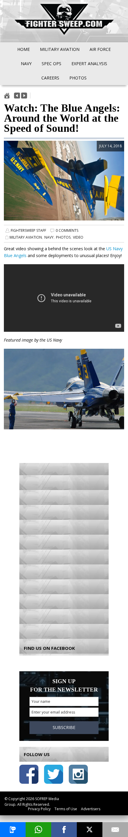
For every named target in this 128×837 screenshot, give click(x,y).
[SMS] (13, 829)
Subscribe (64, 727)
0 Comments (67, 230)
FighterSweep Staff (28, 230)
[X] (89, 829)
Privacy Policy (39, 808)
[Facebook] (64, 829)
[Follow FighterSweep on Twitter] (53, 775)
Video (78, 237)
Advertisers (90, 808)
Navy (49, 237)
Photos (63, 237)
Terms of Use (65, 808)
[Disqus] (64, 549)
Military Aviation (26, 237)
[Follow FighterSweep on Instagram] (78, 775)
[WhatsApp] (38, 829)
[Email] (115, 829)
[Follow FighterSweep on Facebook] (28, 775)
